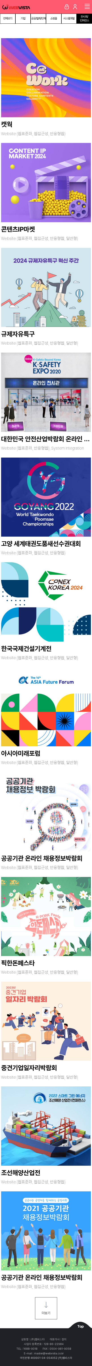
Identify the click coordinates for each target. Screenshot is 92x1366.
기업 (23, 18)
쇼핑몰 (53, 18)
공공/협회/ (38, 18)
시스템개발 (69, 18)
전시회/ (84, 18)
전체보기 (7, 18)
